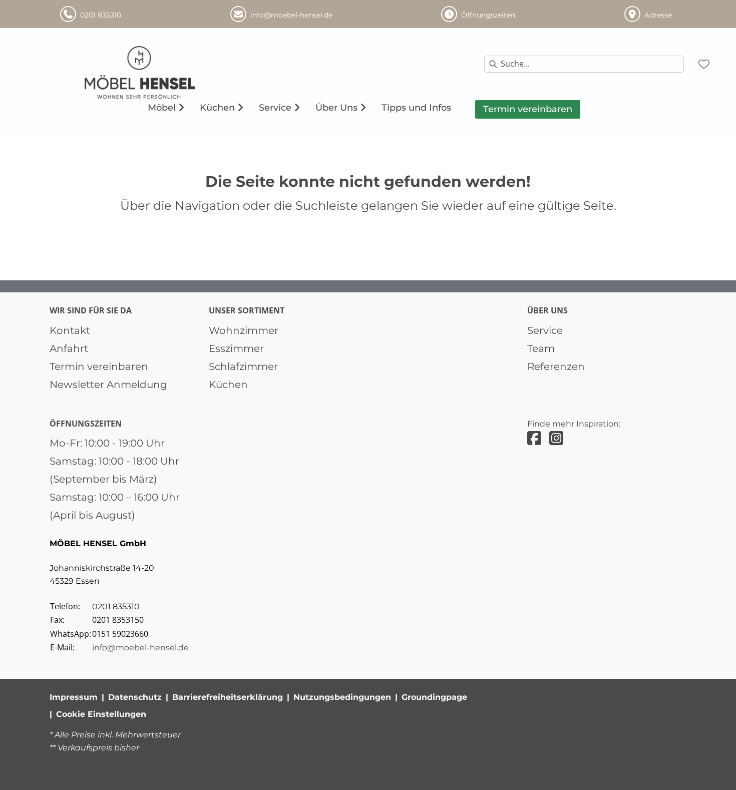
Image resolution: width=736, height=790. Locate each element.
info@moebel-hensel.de (140, 647)
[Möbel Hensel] (161, 73)
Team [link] (541, 348)
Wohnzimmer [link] (243, 330)
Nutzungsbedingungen (342, 697)
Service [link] (545, 330)
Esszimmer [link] (236, 348)
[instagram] (556, 438)
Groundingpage (434, 697)
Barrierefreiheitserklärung (227, 697)
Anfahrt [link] (69, 348)
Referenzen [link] (556, 366)
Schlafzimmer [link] (243, 366)
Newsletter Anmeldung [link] (108, 384)
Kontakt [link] (70, 330)
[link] (162, 107)
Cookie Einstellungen (101, 714)
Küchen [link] (228, 384)
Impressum (74, 697)
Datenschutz (135, 697)
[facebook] (534, 438)
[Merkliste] (704, 64)
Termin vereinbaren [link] (99, 366)
